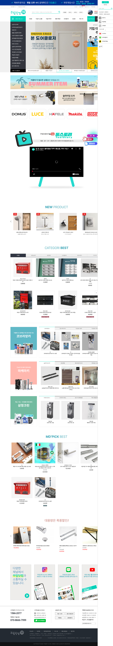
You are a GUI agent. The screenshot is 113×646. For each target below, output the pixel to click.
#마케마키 (106, 12)
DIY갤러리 (66, 19)
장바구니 (87, 6)
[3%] (91, 221)
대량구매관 (57, 19)
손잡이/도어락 (15, 24)
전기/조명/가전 (15, 66)
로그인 (76, 6)
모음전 (73, 19)
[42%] (45, 221)
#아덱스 (75, 12)
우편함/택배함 (15, 57)
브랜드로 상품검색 (16, 70)
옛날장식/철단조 (15, 55)
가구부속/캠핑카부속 (16, 41)
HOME (30, 19)
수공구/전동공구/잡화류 (17, 35)
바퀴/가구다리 (15, 43)
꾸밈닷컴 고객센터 (21, 6)
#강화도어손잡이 (107, 14)
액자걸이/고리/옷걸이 (17, 52)
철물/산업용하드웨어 (16, 32)
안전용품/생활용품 (16, 63)
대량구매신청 (91, 19)
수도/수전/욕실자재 (16, 49)
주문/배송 (93, 6)
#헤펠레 (64, 12)
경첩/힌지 (14, 30)
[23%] (22, 221)
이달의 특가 (48, 19)
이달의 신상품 (39, 19)
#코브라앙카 (101, 12)
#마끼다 (80, 12)
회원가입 (81, 6)
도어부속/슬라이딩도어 (17, 27)
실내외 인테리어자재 (16, 46)
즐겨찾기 (13, 6)
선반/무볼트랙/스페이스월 (18, 60)
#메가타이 (101, 14)
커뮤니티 (81, 19)
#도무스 (70, 12)
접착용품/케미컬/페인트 (17, 38)
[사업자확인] (44, 637)
